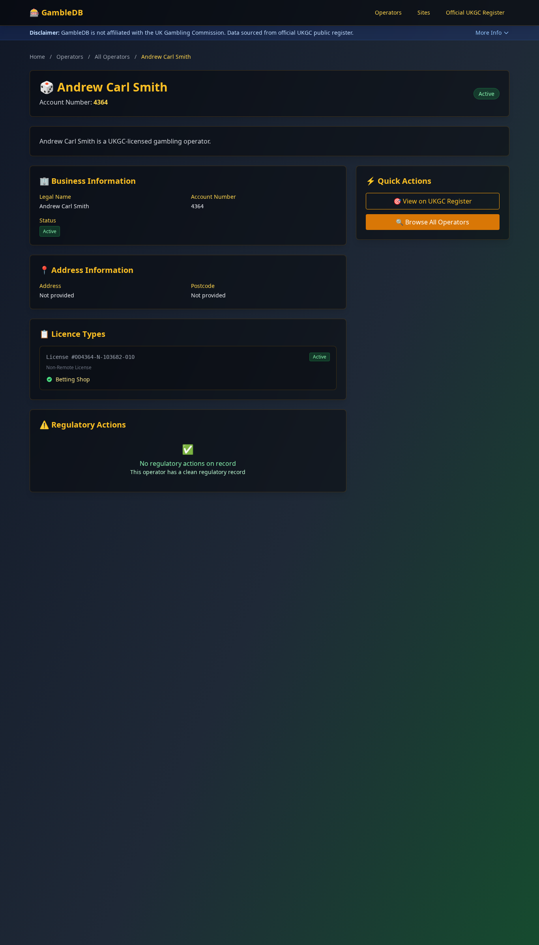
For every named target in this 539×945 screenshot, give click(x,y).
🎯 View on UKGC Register (432, 201)
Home (37, 56)
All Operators (112, 56)
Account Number (213, 196)
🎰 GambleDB (56, 12)
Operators (388, 12)
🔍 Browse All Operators (432, 222)
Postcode (203, 285)
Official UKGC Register (475, 12)
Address (50, 285)
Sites (423, 12)
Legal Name (55, 196)
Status (47, 220)
